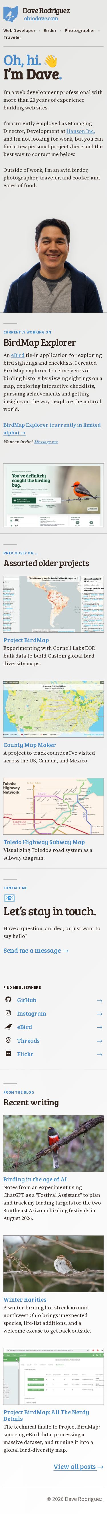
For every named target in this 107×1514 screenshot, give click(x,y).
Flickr (59, 1054)
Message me (46, 442)
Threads (59, 1040)
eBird (18, 355)
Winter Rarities (25, 1299)
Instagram (59, 1013)
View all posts (78, 1466)
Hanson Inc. (80, 131)
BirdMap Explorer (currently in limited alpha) (52, 428)
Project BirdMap (26, 640)
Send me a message (35, 950)
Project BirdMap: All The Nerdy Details (46, 1415)
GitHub (59, 1000)
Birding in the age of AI (35, 1179)
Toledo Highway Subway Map (44, 842)
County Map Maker (29, 744)
